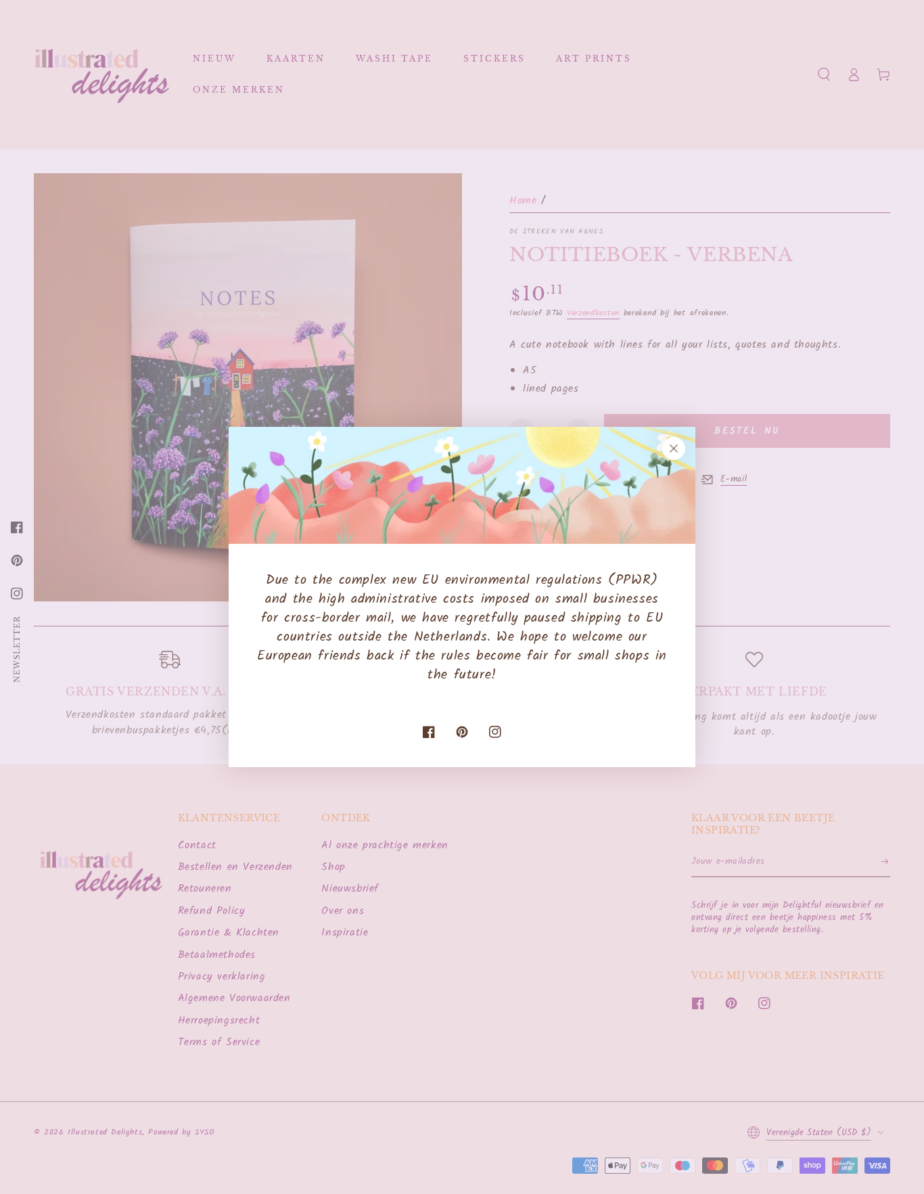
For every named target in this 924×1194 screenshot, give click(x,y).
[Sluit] (674, 448)
